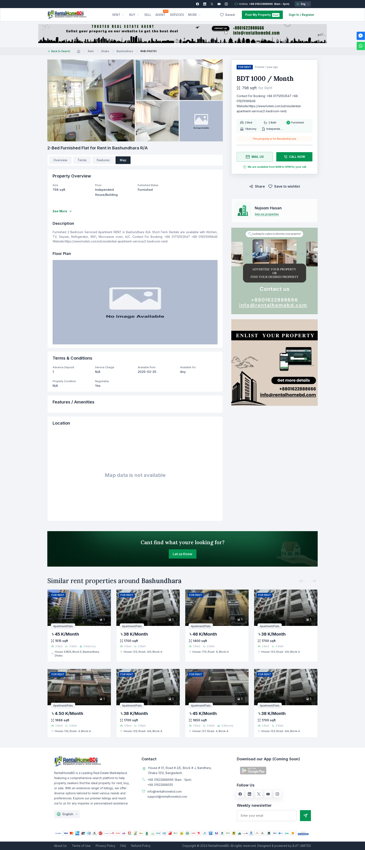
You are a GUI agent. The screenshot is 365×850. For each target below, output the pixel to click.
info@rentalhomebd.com (164, 791)
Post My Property (258, 14)
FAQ (123, 845)
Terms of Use (81, 845)
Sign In (294, 14)
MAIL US (258, 156)
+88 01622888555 (160, 784)
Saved (230, 14)
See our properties (267, 214)
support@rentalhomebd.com (167, 796)
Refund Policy (141, 845)
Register (308, 14)
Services (177, 14)
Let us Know (182, 554)
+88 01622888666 (261, 3)
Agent (160, 14)
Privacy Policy (105, 845)
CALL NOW (297, 156)
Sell (147, 14)
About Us (60, 845)
